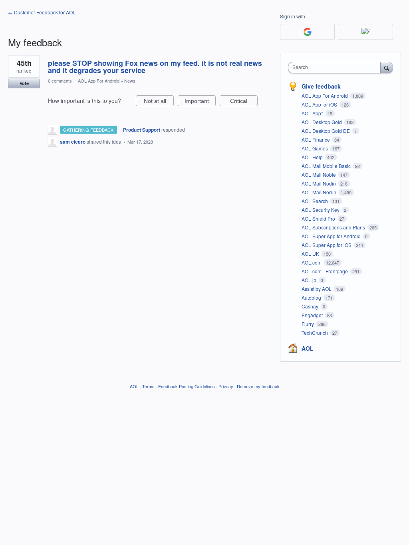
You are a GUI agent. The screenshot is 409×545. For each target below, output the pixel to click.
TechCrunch (315, 332)
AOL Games (315, 148)
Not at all (159, 102)
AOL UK (311, 253)
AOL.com (312, 262)
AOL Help (313, 157)
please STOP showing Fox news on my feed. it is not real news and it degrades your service (155, 66)
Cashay (311, 306)
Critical (244, 102)
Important (200, 102)
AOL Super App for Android (332, 236)
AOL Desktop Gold (322, 121)
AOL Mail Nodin (319, 183)
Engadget (313, 315)
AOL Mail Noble (319, 174)
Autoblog (312, 297)
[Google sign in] (307, 32)
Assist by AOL (317, 288)
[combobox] (336, 67)
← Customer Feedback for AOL (41, 12)
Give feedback (321, 86)
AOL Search (315, 200)
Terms (148, 386)
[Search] (386, 67)
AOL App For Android (98, 80)
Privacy (225, 386)
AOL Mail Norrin (320, 192)
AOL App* (313, 113)
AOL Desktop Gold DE (326, 130)
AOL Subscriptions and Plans (334, 227)
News (129, 80)
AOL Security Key (321, 209)
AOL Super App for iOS (327, 244)
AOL (308, 348)
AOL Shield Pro (319, 218)
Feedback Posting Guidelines (186, 386)
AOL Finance (316, 139)
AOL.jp (310, 279)
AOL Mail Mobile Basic (327, 165)
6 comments (60, 80)
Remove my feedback (258, 386)
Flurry (308, 323)
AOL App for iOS (320, 104)
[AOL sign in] (365, 32)
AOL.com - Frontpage (325, 271)
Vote (24, 83)
